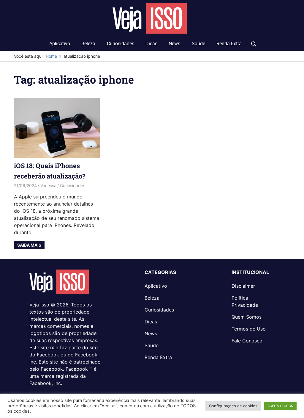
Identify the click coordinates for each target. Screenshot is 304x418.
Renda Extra (229, 43)
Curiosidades (120, 43)
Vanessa (48, 185)
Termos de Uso (249, 329)
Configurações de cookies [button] (233, 405)
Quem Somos (247, 317)
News (174, 43)
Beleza (88, 43)
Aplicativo (59, 43)
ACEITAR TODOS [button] (280, 406)
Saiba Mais (29, 245)
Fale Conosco (247, 341)
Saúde (198, 43)
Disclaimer (243, 286)
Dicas (151, 43)
